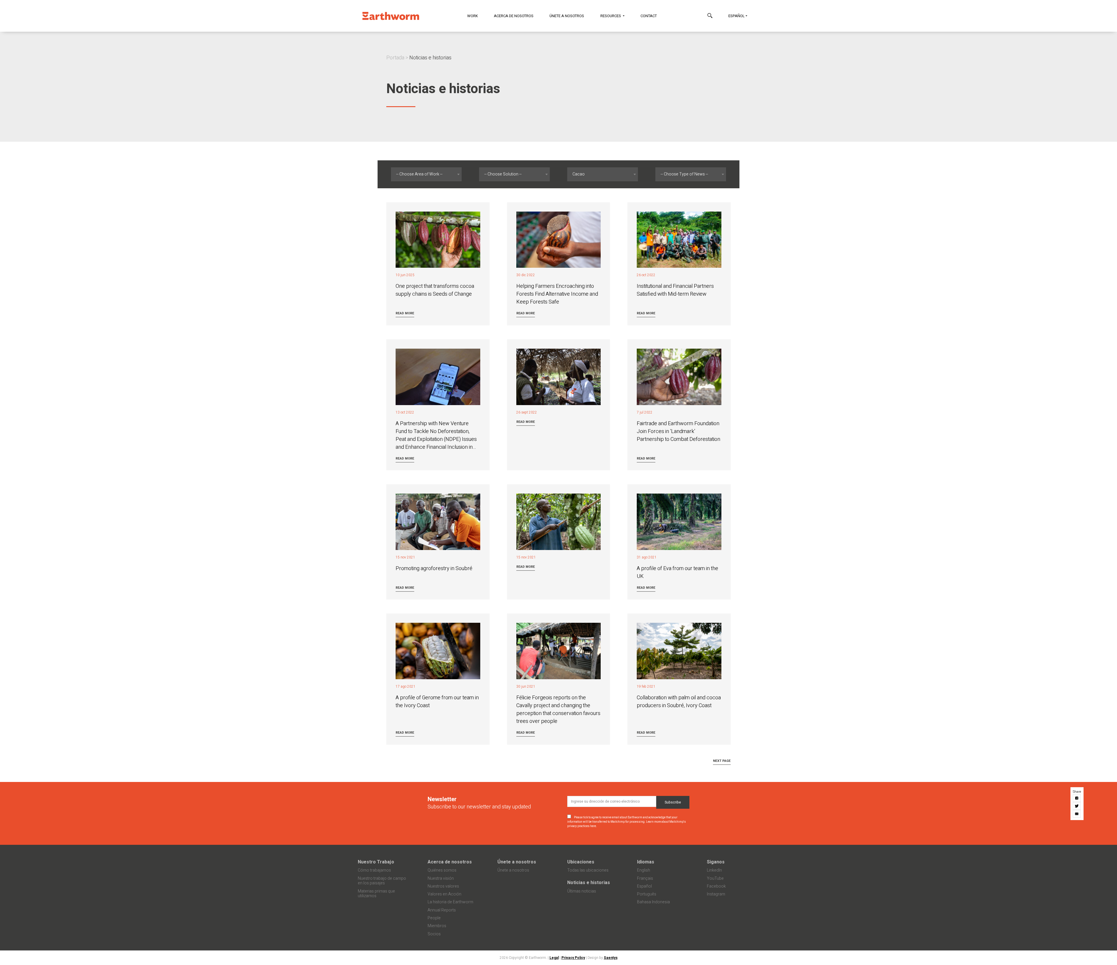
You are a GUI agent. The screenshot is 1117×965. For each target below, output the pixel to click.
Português (646, 894)
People (434, 918)
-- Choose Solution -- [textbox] (503, 174)
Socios (434, 934)
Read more (405, 313)
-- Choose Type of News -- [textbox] (684, 174)
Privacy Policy (573, 957)
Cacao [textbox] (578, 174)
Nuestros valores (443, 886)
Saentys (611, 957)
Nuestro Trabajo (376, 861)
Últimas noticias (581, 891)
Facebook (716, 886)
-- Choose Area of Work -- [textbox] (419, 174)
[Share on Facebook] (1077, 798)
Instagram (716, 894)
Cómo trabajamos (374, 870)
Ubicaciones (580, 861)
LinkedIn (714, 870)
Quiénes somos (442, 870)
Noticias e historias (588, 882)
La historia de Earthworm (450, 902)
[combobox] (426, 174)
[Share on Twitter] (1077, 806)
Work (472, 16)
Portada (395, 58)
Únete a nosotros (566, 16)
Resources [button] (611, 16)
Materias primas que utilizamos (376, 893)
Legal (554, 957)
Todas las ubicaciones (588, 870)
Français (645, 878)
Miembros (437, 926)
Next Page (722, 760)
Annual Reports (442, 910)
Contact (649, 16)
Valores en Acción (444, 894)
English (643, 870)
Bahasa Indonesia (653, 902)
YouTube (715, 878)
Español (736, 16)
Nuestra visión (441, 878)
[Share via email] (1077, 814)
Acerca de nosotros (513, 16)
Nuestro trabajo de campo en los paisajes (382, 880)
